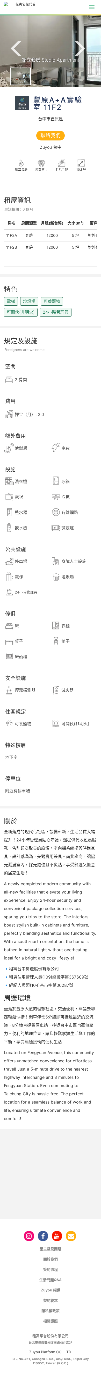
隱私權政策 (50, 1310)
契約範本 (50, 1300)
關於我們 (50, 1259)
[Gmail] (71, 1236)
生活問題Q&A (50, 1280)
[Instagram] (29, 1236)
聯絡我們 (50, 135)
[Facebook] (43, 1236)
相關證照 (50, 1321)
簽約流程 (50, 1269)
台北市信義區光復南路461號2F (50, 1343)
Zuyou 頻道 (50, 1290)
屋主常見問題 (50, 1249)
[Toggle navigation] (91, 7)
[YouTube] (57, 1236)
